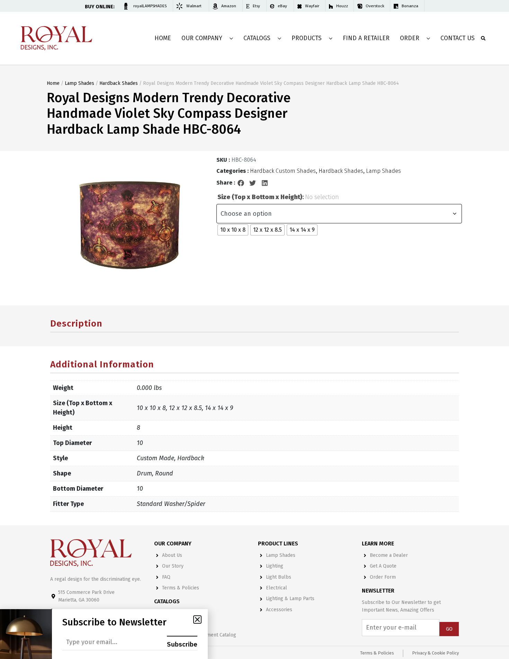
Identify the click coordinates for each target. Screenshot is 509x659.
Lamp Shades (79, 83)
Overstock (375, 5)
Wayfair (312, 5)
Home (162, 38)
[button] (241, 182)
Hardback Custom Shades (283, 171)
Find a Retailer (366, 38)
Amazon (228, 5)
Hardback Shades (118, 83)
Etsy (256, 5)
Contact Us (457, 38)
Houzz (342, 5)
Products (307, 38)
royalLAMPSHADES (150, 5)
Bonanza (410, 5)
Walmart (194, 5)
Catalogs (256, 38)
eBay (282, 5)
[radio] (233, 230)
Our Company (201, 38)
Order (409, 38)
